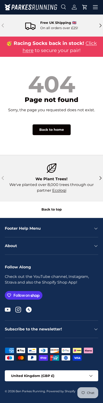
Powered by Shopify (60, 391)
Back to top (51, 209)
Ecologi (59, 190)
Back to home (51, 129)
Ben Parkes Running (30, 391)
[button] (85, 7)
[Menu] (95, 7)
